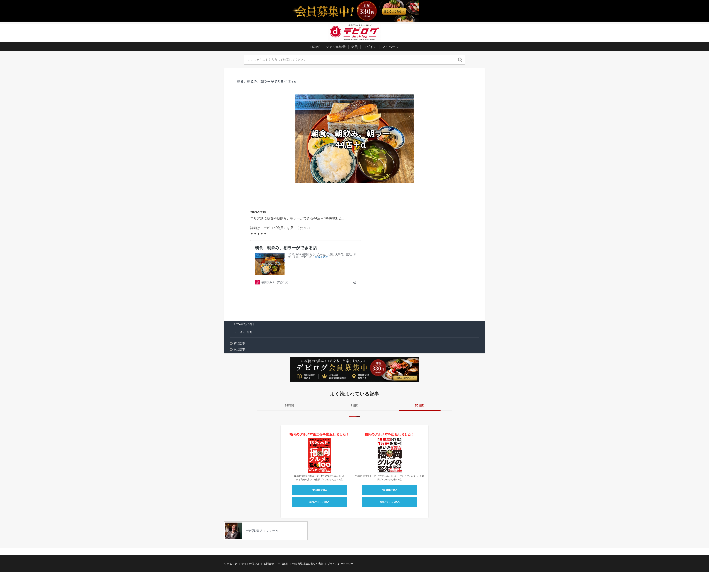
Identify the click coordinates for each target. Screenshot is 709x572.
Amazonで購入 (319, 489)
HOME (315, 46)
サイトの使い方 (251, 563)
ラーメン (239, 332)
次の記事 (239, 349)
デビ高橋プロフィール (262, 530)
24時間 (289, 405)
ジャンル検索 (336, 46)
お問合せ (269, 563)
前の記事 (239, 343)
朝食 (249, 332)
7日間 (354, 405)
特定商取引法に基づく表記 (307, 563)
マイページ (390, 46)
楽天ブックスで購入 (319, 501)
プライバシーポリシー (340, 563)
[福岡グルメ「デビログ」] (354, 32)
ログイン (369, 46)
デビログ (232, 563)
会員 (354, 46)
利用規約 (283, 563)
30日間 (419, 405)
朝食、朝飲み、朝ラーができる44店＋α (266, 81)
